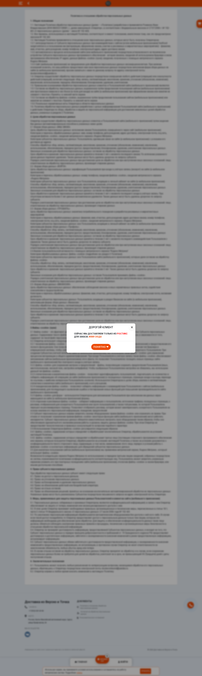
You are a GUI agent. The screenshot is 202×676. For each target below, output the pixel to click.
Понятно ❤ (101, 346)
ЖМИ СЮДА (95, 336)
